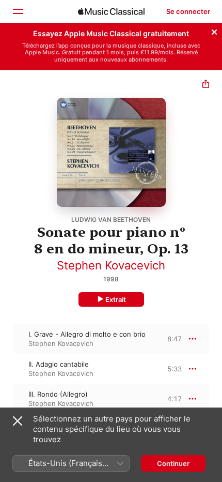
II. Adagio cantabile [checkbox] (58, 364)
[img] (111, 11)
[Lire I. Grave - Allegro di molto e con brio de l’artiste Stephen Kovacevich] (7, 339)
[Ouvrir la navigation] (17, 11)
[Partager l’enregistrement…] (205, 85)
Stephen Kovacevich (111, 265)
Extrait (115, 299)
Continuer (173, 463)
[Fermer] (214, 30)
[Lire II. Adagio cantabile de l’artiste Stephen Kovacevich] (7, 369)
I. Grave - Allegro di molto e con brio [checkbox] (87, 334)
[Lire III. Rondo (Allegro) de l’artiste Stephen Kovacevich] (7, 399)
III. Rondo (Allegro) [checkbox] (58, 394)
